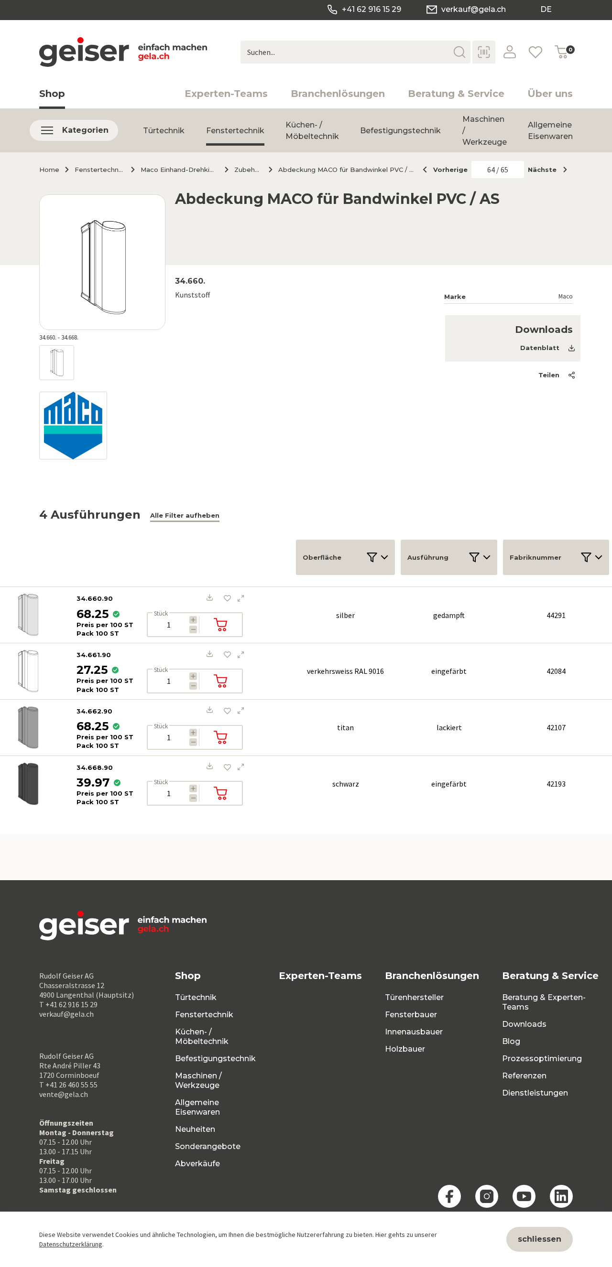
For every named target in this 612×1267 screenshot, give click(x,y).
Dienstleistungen (535, 1092)
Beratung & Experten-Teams (544, 1002)
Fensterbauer (411, 1014)
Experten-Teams (226, 93)
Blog (511, 1041)
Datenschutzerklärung (70, 1244)
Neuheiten (195, 1129)
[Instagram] (486, 1196)
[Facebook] (449, 1196)
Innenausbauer (414, 1031)
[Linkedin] (561, 1196)
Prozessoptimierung (542, 1058)
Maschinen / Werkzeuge (198, 1080)
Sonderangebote (207, 1146)
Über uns (550, 93)
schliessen (539, 1239)
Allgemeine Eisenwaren (550, 130)
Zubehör (247, 169)
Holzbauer (405, 1049)
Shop (52, 93)
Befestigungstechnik (400, 130)
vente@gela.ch (63, 1094)
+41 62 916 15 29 (371, 9)
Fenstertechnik (235, 130)
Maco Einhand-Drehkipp (179, 169)
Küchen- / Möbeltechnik (312, 130)
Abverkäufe (197, 1163)
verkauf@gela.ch (473, 9)
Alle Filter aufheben (184, 515)
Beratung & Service (456, 93)
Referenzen (524, 1075)
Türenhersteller (414, 997)
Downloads (524, 1024)
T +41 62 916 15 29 (68, 1004)
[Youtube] (524, 1196)
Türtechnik (164, 130)
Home (49, 169)
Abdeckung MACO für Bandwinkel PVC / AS (347, 169)
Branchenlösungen (338, 93)
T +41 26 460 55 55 (68, 1084)
